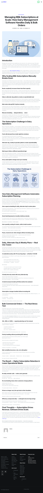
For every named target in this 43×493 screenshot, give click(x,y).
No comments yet (26, 28)
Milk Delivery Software (32, 460)
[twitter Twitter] (5, 471)
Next (38, 437)
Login (29, 456)
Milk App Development (32, 461)
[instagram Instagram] (2, 474)
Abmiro (21, 28)
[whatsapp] (38, 2)
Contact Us (30, 459)
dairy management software (15, 70)
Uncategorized (21, 14)
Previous (5, 437)
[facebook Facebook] (2, 471)
